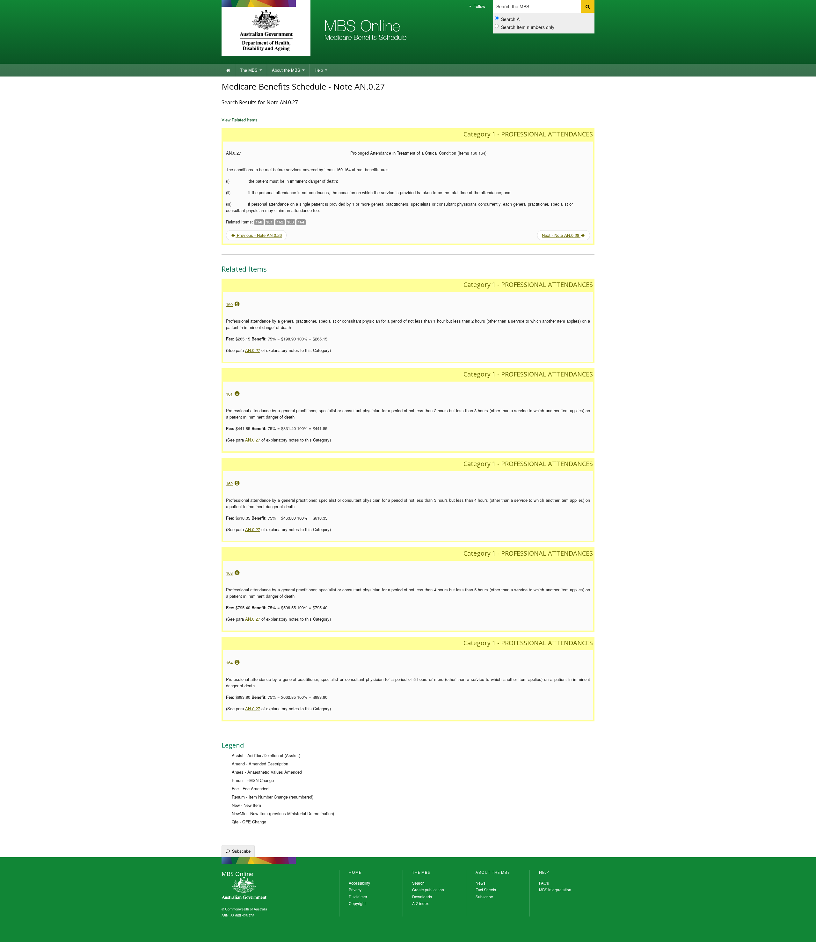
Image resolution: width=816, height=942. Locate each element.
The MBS (249, 70)
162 (229, 483)
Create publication (428, 889)
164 (229, 663)
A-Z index (420, 903)
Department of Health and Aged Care (266, 30)
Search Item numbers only (527, 27)
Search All (511, 19)
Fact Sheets (486, 889)
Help (319, 70)
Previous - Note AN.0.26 (259, 235)
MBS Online (261, 888)
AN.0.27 (252, 350)
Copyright (357, 903)
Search (418, 883)
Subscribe (241, 851)
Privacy (355, 889)
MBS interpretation (555, 889)
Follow (478, 6)
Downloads (422, 896)
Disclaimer (358, 896)
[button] (803, 932)
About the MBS (287, 70)
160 (229, 304)
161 (229, 394)
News (480, 883)
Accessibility (359, 883)
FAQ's (544, 883)
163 (229, 573)
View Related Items (240, 120)
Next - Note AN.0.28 (561, 235)
